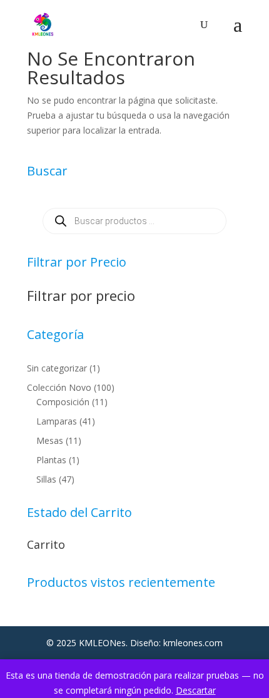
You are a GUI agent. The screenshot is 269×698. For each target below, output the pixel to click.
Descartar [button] (196, 690)
